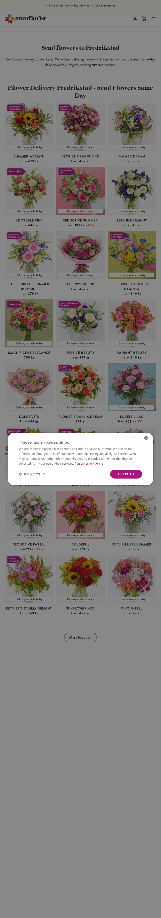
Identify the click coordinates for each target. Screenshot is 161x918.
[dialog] (80, 459)
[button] (32, 474)
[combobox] (146, 438)
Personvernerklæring (89, 463)
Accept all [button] (126, 474)
